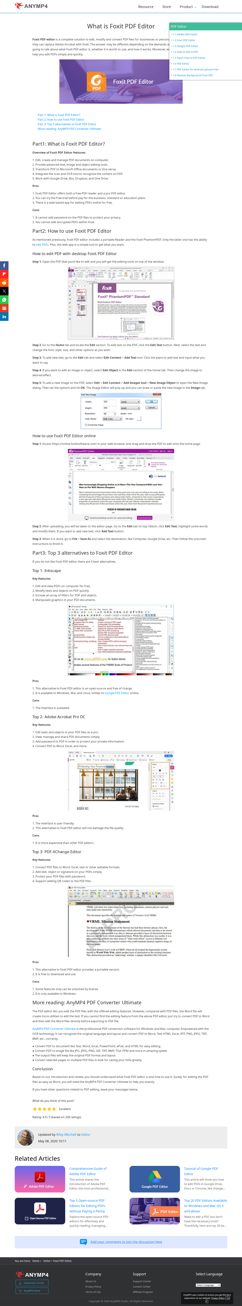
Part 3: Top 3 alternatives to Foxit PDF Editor (67, 124)
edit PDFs (42, 245)
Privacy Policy (93, 1286)
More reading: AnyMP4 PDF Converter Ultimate (69, 129)
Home (35, 1261)
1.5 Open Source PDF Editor (189, 57)
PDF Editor (179, 26)
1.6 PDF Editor (181, 63)
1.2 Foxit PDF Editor (184, 40)
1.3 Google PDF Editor (185, 46)
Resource (145, 6)
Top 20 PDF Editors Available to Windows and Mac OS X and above (205, 1205)
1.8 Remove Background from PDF (193, 75)
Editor (85, 1134)
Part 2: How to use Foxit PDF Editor (61, 120)
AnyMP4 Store (32, 1290)
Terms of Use (93, 1292)
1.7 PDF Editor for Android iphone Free (195, 69)
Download (210, 6)
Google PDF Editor (117, 693)
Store (166, 6)
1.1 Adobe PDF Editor (185, 34)
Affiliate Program (143, 1292)
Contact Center (142, 1286)
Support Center (142, 1281)
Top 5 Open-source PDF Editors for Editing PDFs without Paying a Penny (87, 1205)
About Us (90, 1281)
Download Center (34, 1283)
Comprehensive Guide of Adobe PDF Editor (87, 1171)
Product (186, 6)
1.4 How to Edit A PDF (185, 52)
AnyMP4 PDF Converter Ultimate (54, 1029)
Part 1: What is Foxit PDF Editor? (59, 115)
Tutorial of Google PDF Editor (201, 1171)
